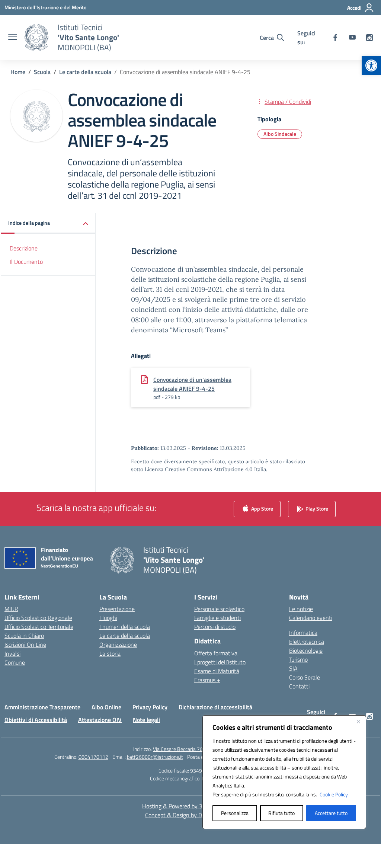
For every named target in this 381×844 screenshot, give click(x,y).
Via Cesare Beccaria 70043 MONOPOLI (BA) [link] (200, 749)
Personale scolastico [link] (219, 608)
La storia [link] (110, 653)
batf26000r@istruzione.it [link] (155, 757)
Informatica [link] (303, 632)
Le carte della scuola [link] (124, 635)
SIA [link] (293, 668)
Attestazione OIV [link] (100, 719)
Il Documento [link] (26, 261)
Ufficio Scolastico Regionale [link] (38, 617)
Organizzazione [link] (118, 644)
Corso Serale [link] (304, 677)
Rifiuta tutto (281, 813)
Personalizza (235, 813)
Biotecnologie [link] (306, 650)
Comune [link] (14, 662)
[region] (284, 772)
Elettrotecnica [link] (306, 641)
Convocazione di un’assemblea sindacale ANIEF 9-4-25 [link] (192, 384)
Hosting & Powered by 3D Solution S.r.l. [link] (190, 806)
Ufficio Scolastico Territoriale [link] (38, 626)
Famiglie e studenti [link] (217, 617)
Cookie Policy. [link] (334, 794)
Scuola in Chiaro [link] (24, 635)
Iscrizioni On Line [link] (25, 644)
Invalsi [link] (12, 653)
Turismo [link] (298, 659)
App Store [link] (261, 508)
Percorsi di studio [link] (215, 626)
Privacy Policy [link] (149, 707)
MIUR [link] (11, 608)
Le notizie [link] (301, 608)
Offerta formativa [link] (215, 653)
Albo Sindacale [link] (279, 134)
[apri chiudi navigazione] (12, 37)
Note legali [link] (146, 719)
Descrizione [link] (24, 248)
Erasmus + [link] (207, 679)
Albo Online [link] (106, 707)
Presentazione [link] (117, 608)
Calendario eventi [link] (310, 617)
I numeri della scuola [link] (124, 626)
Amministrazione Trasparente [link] (42, 707)
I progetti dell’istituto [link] (220, 662)
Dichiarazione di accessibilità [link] (215, 707)
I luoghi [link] (108, 617)
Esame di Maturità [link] (216, 670)
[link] (371, 65)
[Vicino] (358, 721)
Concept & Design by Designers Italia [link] (190, 815)
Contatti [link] (299, 686)
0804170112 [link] (93, 757)
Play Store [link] (316, 508)
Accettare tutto (331, 813)
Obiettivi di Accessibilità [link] (35, 719)
